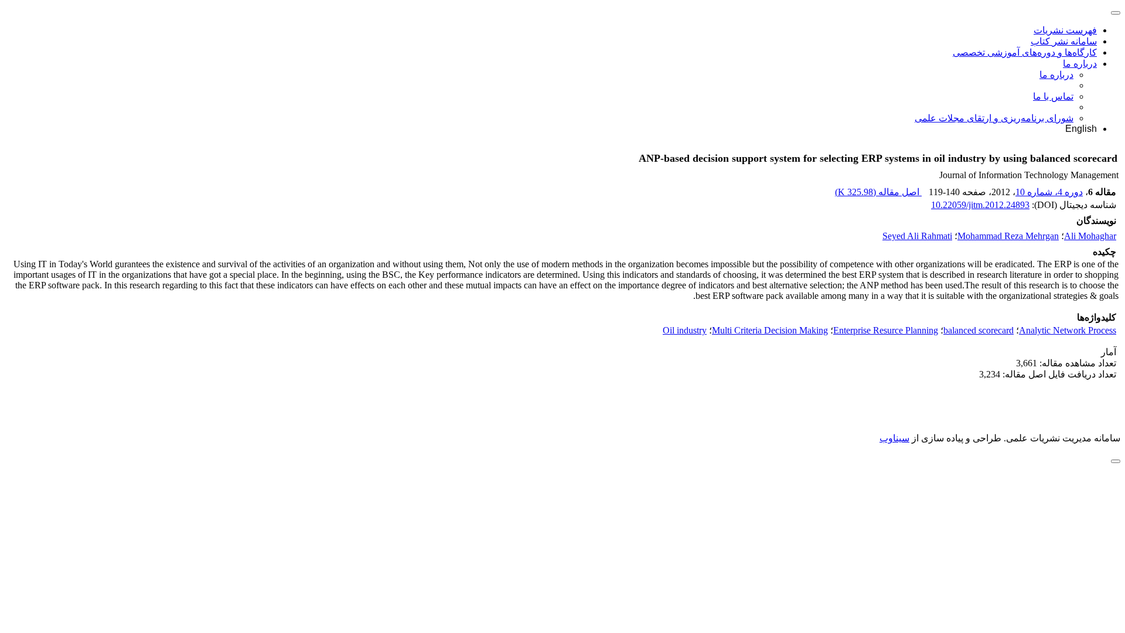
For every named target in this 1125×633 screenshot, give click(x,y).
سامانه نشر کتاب (1064, 41)
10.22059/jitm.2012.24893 (980, 205)
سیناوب (894, 438)
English (1081, 129)
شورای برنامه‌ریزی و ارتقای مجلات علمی (994, 118)
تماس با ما (1053, 96)
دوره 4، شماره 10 (1049, 192)
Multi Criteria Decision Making (770, 330)
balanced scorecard (978, 330)
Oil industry (685, 330)
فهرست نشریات (1065, 30)
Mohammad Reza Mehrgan (1008, 236)
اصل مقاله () (878, 192)
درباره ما (1080, 64)
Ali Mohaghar (1090, 236)
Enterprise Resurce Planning (885, 330)
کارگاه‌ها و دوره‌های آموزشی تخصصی (1025, 52)
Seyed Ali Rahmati (917, 236)
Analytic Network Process (1067, 330)
